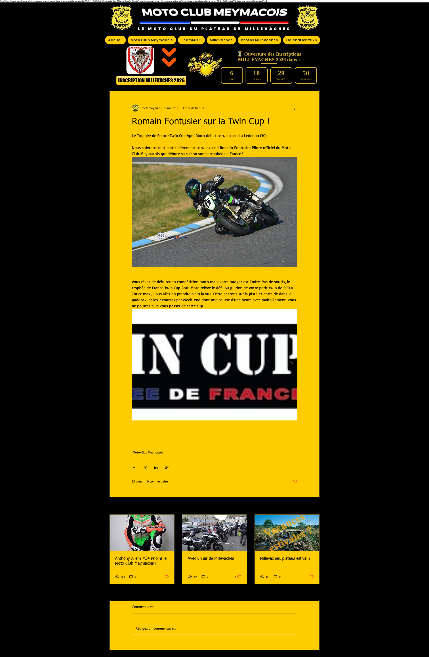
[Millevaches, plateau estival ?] (287, 533)
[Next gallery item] (291, 364)
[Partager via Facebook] (134, 467)
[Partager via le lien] (167, 467)
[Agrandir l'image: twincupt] (214, 364)
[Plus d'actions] (294, 108)
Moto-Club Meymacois (148, 452)
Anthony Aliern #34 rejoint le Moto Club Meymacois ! (140, 561)
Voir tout (313, 506)
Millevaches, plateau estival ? (285, 559)
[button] (165, 22)
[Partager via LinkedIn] (156, 467)
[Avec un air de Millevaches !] (214, 533)
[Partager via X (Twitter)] (145, 467)
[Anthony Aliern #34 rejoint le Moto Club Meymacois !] (142, 533)
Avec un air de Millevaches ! (212, 559)
